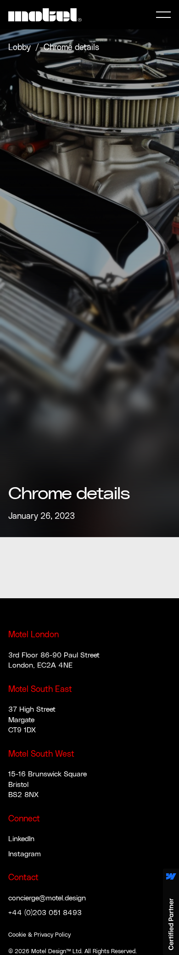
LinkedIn (21, 839)
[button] (163, 14)
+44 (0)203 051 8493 (45, 912)
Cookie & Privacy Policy (39, 935)
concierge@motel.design (47, 898)
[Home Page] (45, 14)
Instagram (24, 854)
